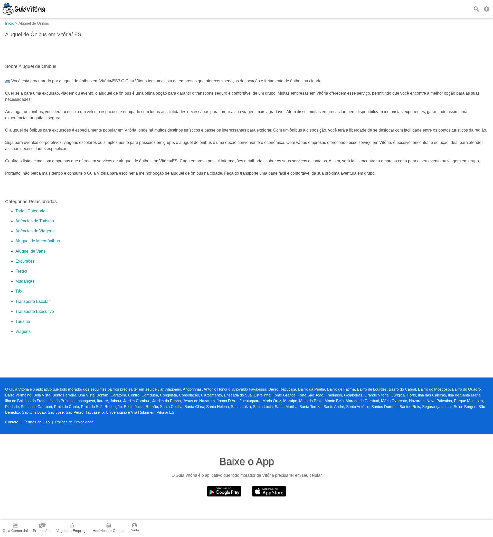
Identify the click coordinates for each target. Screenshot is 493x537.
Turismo (22, 321)
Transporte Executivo (34, 311)
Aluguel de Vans (30, 251)
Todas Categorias (31, 211)
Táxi (19, 291)
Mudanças (24, 281)
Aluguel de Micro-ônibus (37, 241)
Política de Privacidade (74, 422)
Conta (134, 530)
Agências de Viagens (34, 231)
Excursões (25, 261)
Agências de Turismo (34, 221)
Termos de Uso (37, 422)
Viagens (23, 331)
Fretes (21, 271)
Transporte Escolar (32, 301)
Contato (11, 422)
